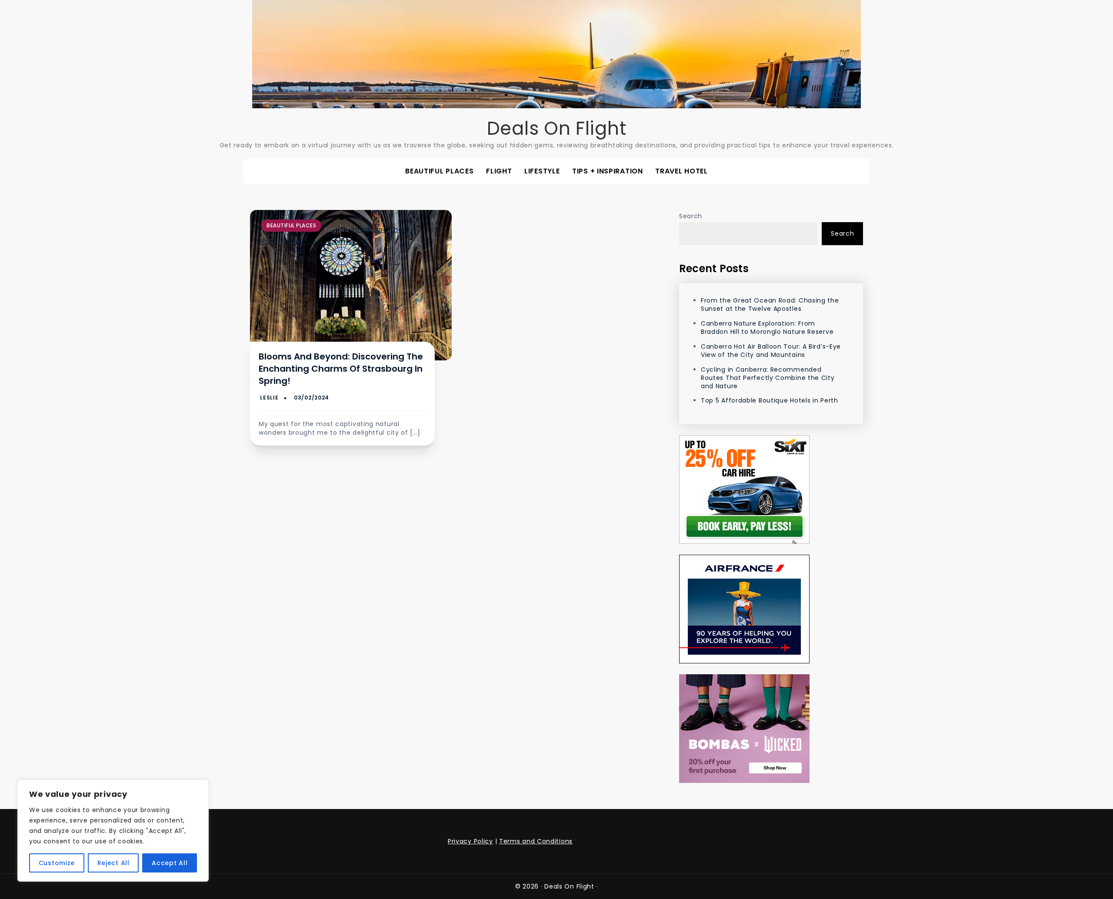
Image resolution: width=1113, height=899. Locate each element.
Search (690, 216)
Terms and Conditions (536, 841)
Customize (57, 863)
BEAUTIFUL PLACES (439, 171)
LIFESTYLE (542, 171)
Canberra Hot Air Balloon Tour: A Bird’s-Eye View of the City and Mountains (771, 350)
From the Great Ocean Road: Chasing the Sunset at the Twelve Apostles (770, 304)
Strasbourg (369, 229)
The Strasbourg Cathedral (324, 241)
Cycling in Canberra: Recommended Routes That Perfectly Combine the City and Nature (768, 377)
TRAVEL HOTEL (681, 171)
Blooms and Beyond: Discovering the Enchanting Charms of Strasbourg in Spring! (341, 368)
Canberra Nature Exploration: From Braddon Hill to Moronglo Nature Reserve (767, 327)
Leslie (269, 397)
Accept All (169, 863)
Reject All (113, 863)
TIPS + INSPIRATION (607, 171)
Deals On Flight (556, 128)
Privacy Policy (470, 841)
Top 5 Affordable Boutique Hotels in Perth (769, 400)
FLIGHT (499, 171)
